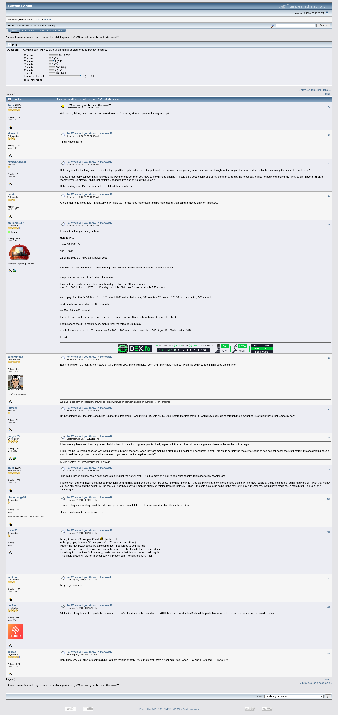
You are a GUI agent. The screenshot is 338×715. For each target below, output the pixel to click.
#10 (328, 499)
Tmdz (11, 105)
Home (15, 30)
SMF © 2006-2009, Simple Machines (181, 709)
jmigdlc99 (14, 436)
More (61, 30)
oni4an (12, 605)
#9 (329, 469)
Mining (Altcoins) (65, 37)
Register (51, 30)
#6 (329, 358)
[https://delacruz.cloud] (14, 458)
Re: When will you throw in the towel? (89, 133)
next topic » (324, 90)
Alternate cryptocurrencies (39, 37)
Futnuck (12, 407)
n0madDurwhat (17, 161)
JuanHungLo (15, 356)
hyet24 (11, 194)
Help (24, 30)
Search (32, 30)
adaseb (12, 651)
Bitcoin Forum (14, 37)
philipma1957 (16, 222)
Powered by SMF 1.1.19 (150, 709)
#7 (329, 409)
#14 (328, 653)
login (37, 19)
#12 (328, 578)
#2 (329, 135)
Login (41, 30)
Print (327, 94)
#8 (329, 438)
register (47, 19)
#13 (328, 607)
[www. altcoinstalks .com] (14, 270)
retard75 (12, 530)
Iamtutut (13, 577)
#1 (329, 107)
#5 (329, 224)
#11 (328, 532)
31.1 (44, 25)
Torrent (50, 25)
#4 (329, 196)
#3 (329, 163)
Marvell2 (13, 133)
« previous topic (308, 90)
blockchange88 (17, 497)
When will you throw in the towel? (98, 37)
